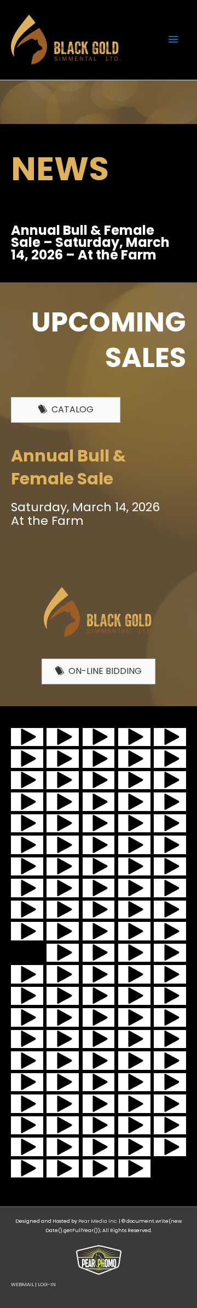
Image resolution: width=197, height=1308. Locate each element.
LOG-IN (47, 1284)
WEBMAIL (22, 1284)
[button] (27, 737)
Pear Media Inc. (98, 1220)
